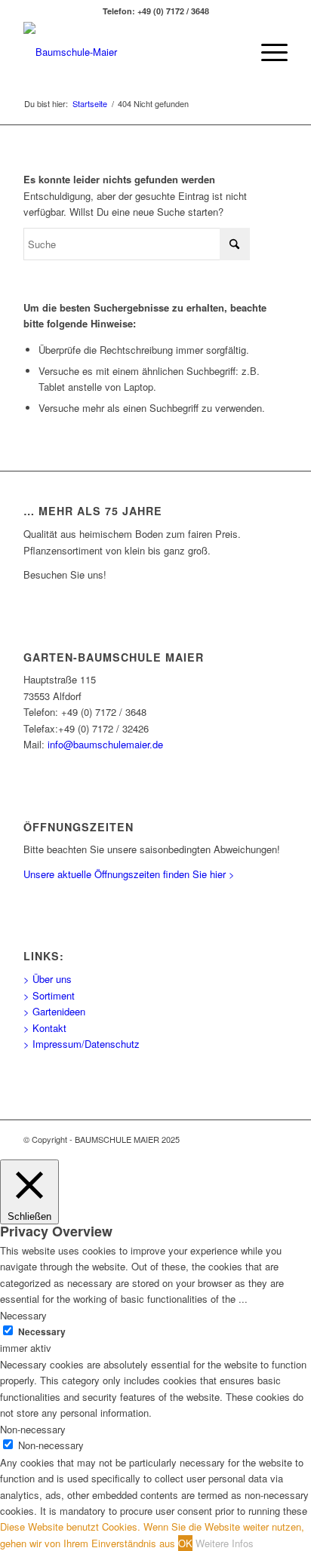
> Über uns (47, 979)
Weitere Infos (225, 1543)
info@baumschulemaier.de (105, 744)
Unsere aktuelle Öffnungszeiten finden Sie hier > (129, 874)
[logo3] (129, 52)
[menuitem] (267, 52)
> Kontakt (44, 1028)
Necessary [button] (23, 1315)
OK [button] (185, 1543)
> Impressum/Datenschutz (81, 1044)
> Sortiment (49, 995)
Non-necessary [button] (33, 1429)
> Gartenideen (54, 1011)
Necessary (42, 1331)
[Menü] (267, 52)
